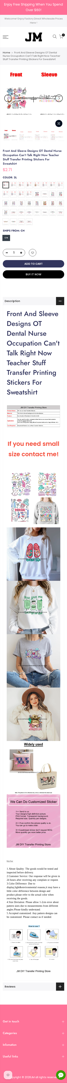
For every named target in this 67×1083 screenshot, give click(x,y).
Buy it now (33, 274)
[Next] (59, 98)
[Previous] (8, 98)
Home (6, 52)
